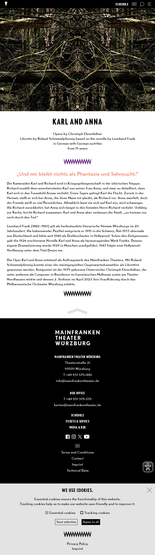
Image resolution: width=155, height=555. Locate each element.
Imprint (77, 548)
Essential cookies (62, 512)
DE (134, 4)
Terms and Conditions (77, 452)
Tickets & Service (77, 421)
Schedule (121, 4)
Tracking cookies (97, 512)
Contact (78, 458)
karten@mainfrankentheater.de (77, 405)
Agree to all (91, 522)
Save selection (66, 522)
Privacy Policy (77, 544)
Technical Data (78, 470)
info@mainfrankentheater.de (77, 381)
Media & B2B (77, 427)
